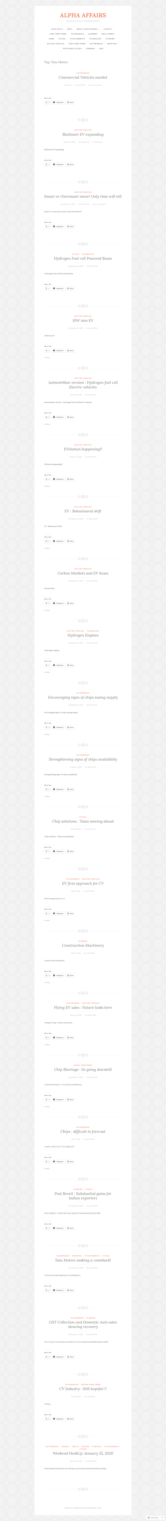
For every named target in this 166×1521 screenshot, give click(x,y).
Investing (112, 44)
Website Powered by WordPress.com (82, 1508)
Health (75, 1447)
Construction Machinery (83, 945)
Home (51, 39)
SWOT (70, 29)
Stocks (62, 39)
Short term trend (83, 1065)
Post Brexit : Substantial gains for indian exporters (83, 1196)
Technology (95, 39)
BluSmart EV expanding (83, 134)
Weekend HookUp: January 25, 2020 (83, 1453)
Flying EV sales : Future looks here (83, 1007)
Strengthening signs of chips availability (83, 759)
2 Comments (97, 142)
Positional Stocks (72, 49)
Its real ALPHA (79, 85)
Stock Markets (77, 39)
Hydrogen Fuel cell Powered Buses (83, 258)
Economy (110, 39)
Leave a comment (95, 85)
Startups (96, 1447)
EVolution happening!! (83, 449)
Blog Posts (57, 29)
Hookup (85, 1447)
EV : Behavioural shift (83, 511)
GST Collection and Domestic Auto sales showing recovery (83, 1324)
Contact (108, 29)
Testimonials (77, 34)
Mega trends (108, 34)
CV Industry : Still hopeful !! (83, 1388)
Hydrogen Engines (83, 635)
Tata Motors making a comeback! (83, 1260)
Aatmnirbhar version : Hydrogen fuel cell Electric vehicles (83, 385)
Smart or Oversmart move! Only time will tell (83, 196)
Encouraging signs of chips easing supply (83, 697)
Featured (67, 85)
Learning (92, 34)
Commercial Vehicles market (83, 77)
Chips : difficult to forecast (83, 1131)
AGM (101, 49)
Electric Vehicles (55, 44)
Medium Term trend (91, 1385)
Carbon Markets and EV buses (82, 573)
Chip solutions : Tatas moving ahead (83, 821)
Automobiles (96, 44)
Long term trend (57, 34)
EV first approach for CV (83, 883)
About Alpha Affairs (87, 29)
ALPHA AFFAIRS (83, 15)
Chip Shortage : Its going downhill (83, 1069)
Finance (65, 1447)
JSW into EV (83, 320)
